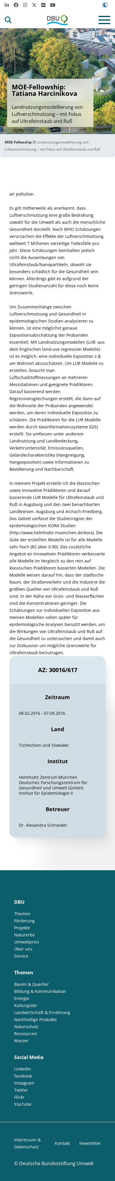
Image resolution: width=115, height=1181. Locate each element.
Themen (22, 913)
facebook (23, 1076)
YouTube (23, 1104)
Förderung (24, 920)
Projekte (22, 928)
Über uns (23, 949)
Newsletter (90, 1143)
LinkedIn (22, 1069)
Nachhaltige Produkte (35, 1019)
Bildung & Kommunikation (40, 991)
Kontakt (62, 1143)
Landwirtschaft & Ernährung (42, 1012)
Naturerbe (24, 935)
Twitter (21, 1090)
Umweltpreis (26, 942)
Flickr (19, 1097)
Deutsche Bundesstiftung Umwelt (56, 1163)
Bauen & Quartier (31, 984)
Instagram (24, 1083)
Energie (21, 998)
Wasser (21, 1040)
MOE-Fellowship (18, 142)
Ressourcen (25, 1033)
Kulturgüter (25, 1005)
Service (21, 956)
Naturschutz (26, 1026)
